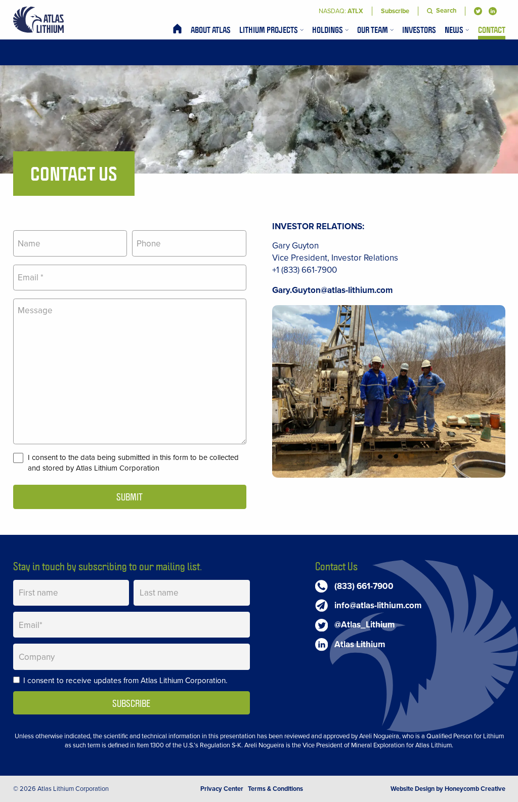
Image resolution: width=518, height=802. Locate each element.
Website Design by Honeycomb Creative (448, 788)
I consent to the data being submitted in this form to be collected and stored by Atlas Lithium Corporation (133, 462)
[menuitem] (177, 29)
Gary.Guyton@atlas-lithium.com (332, 290)
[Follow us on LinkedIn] (493, 11)
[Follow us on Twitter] (478, 11)
